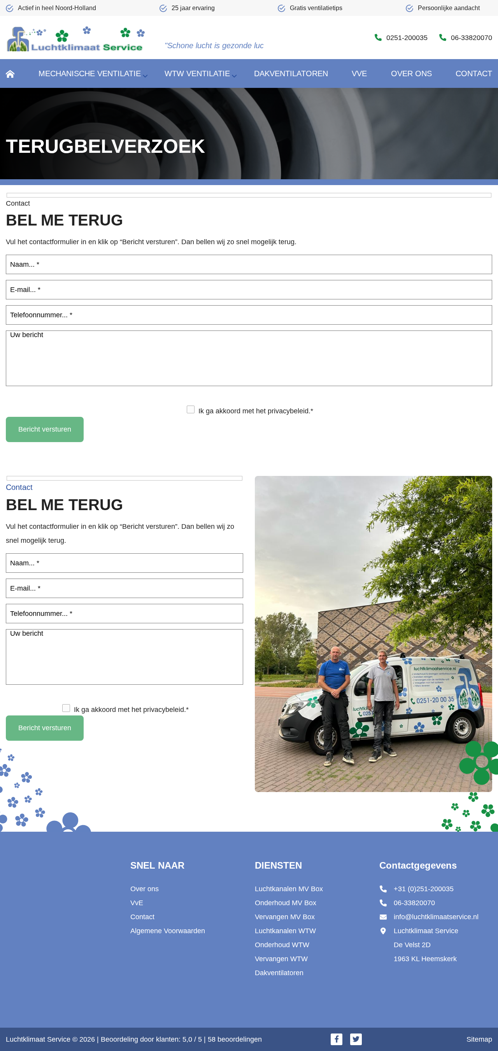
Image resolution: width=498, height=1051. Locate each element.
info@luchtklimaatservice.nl (436, 917)
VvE (136, 903)
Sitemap (479, 1039)
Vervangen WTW (281, 959)
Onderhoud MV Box (285, 903)
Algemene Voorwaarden (167, 931)
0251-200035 (407, 38)
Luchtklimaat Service (38, 1039)
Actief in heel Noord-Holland (57, 8)
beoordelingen (235, 1039)
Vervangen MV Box (285, 917)
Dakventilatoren (279, 973)
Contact (142, 917)
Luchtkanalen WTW (285, 931)
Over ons (144, 889)
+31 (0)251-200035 (424, 889)
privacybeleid (288, 411)
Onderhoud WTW (282, 945)
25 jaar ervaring (193, 8)
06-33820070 (471, 38)
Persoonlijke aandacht (449, 8)
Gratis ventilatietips (316, 8)
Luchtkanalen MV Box (289, 889)
